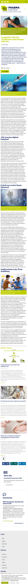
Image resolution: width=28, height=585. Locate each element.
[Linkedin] (7, 2)
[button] (6, 463)
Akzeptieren (5, 582)
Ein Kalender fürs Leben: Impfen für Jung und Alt (13, 401)
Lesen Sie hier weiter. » (8, 520)
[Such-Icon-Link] (26, 2)
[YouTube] (2, 2)
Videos (3, 546)
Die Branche (4, 543)
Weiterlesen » (3, 382)
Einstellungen (7, 577)
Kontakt (3, 562)
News (3, 538)
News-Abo (4, 554)
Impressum (4, 565)
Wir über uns (4, 557)
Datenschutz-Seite (14, 580)
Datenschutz (4, 567)
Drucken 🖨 (4, 71)
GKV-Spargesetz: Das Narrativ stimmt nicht (13, 502)
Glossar (3, 559)
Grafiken (3, 541)
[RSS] (5, 2)
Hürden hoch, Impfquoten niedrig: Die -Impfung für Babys (11, 436)
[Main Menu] (25, 8)
